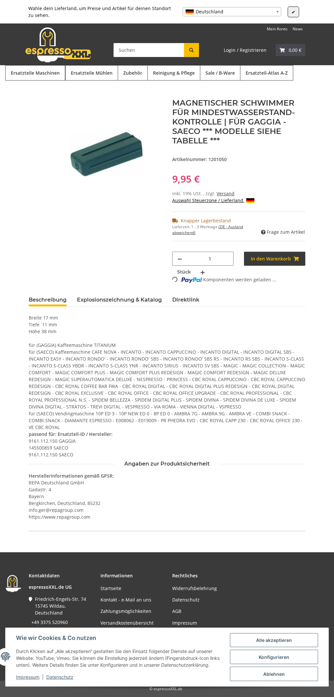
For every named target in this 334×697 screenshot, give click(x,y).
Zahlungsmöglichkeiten (125, 611)
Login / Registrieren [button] (245, 50)
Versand (226, 193)
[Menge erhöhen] (202, 272)
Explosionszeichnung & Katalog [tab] (119, 300)
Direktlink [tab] (185, 300)
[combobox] (232, 11)
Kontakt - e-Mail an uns (125, 600)
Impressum (27, 677)
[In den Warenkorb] (34, 94)
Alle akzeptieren (274, 640)
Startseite (110, 588)
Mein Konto (277, 29)
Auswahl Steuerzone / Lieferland (208, 200)
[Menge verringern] (180, 258)
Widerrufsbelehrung (194, 588)
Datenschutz (59, 677)
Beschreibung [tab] (48, 300)
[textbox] (232, 11)
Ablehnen (274, 674)
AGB (176, 611)
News (298, 29)
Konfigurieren (274, 657)
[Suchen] (191, 50)
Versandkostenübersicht (127, 623)
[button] (290, 50)
